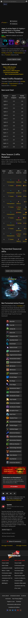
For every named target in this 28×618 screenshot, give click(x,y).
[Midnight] (4, 583)
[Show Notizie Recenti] (9, 536)
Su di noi (23, 595)
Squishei (3, 36)
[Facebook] (7, 493)
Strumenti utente (15, 595)
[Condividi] (26, 1)
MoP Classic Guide (20, 560)
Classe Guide (5, 563)
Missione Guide (19, 573)
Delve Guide (5, 565)
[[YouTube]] (18, 610)
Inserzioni (8, 598)
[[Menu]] (1, 1)
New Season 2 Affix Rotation (11, 70)
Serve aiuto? (5, 595)
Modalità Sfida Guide (20, 583)
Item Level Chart (10, 69)
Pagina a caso (11, 601)
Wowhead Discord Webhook (13, 500)
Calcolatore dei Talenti (8, 578)
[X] (10, 610)
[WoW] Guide (5, 560)
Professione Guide (7, 573)
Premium (18, 601)
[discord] (3, 498)
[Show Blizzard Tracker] (9, 533)
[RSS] (20, 610)
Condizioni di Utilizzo (14, 607)
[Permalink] (14, 493)
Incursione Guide (6, 575)
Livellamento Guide (7, 568)
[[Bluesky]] (3, 493)
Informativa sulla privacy (14, 604)
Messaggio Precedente (7, 545)
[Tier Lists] (17, 588)
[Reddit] (11, 493)
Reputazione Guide (20, 575)
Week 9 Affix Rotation (9, 67)
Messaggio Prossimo (21, 545)
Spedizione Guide (19, 568)
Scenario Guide (19, 580)
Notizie (4, 22)
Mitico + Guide (6, 570)
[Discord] (7, 610)
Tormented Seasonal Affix (10, 72)
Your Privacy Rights (17, 598)
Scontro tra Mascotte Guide (21, 578)
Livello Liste (5, 580)
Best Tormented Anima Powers (14, 74)
